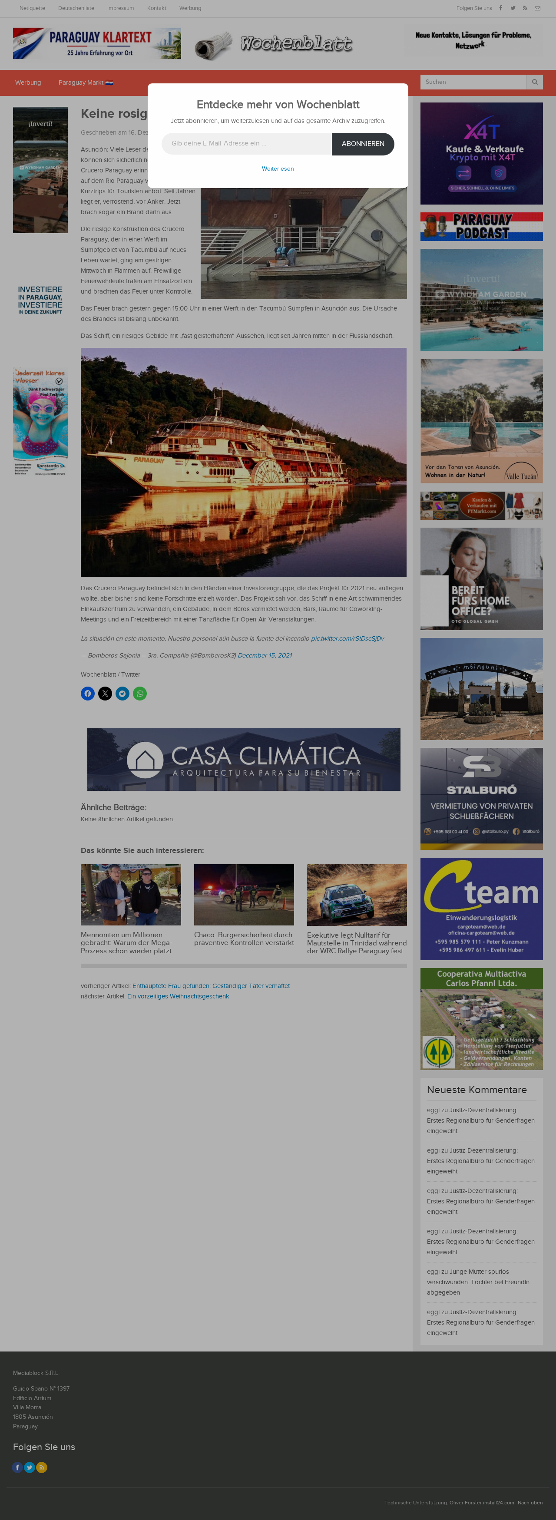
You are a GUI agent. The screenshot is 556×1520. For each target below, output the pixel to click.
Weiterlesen (278, 168)
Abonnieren (363, 144)
